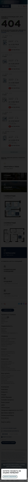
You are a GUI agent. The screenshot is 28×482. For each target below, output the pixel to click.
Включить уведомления (10, 476)
